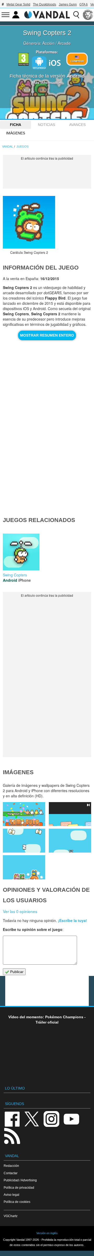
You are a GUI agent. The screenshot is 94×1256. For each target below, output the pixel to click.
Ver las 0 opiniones (20, 911)
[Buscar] (76, 14)
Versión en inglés (47, 1233)
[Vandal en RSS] (12, 1135)
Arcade (64, 43)
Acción (48, 43)
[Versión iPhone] (55, 62)
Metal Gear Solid (18, 4)
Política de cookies (17, 1201)
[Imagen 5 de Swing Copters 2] (70, 814)
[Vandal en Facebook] (12, 1118)
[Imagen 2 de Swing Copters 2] (24, 867)
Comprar (77, 61)
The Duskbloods (44, 4)
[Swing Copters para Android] (21, 551)
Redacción (11, 1165)
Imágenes (15, 133)
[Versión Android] (39, 62)
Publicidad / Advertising (20, 1180)
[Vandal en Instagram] (51, 1118)
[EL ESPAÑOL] (88, 14)
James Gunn (68, 4)
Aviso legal (11, 1194)
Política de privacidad (19, 1187)
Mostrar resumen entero (47, 335)
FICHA (15, 125)
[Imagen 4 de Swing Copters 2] (24, 841)
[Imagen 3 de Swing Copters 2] (70, 841)
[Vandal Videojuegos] (47, 14)
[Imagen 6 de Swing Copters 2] (24, 814)
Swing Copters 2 (47, 32)
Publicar (16, 972)
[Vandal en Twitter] (32, 1118)
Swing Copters (15, 575)
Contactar (10, 1173)
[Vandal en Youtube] (71, 1118)
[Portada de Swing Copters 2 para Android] (29, 222)
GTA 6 (83, 4)
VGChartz (10, 1216)
